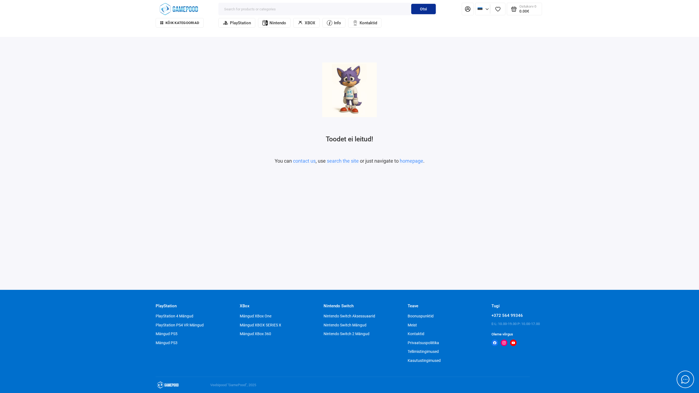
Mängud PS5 (166, 334)
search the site (343, 161)
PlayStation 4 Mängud (174, 316)
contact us (304, 161)
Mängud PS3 (166, 343)
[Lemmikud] (497, 9)
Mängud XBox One (255, 316)
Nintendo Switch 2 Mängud (346, 334)
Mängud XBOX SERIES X (260, 325)
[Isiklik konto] (468, 9)
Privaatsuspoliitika (423, 343)
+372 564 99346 (507, 315)
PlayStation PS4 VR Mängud (180, 325)
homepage (411, 161)
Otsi (423, 9)
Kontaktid (368, 22)
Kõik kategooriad (182, 23)
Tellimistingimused (423, 351)
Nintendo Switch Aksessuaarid (349, 316)
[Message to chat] (685, 379)
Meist (412, 325)
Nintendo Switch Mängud (345, 325)
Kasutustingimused (424, 360)
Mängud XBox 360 (255, 334)
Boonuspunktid (421, 316)
